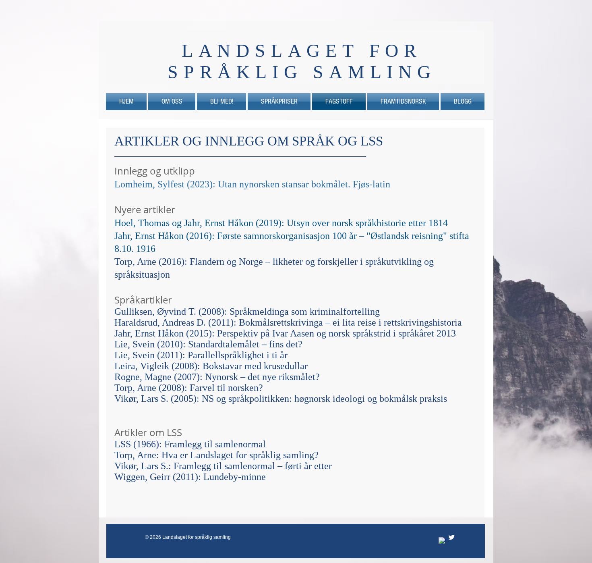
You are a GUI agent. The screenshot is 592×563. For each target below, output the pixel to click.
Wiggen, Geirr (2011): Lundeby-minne (190, 477)
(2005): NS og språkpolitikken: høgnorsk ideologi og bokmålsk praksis (309, 398)
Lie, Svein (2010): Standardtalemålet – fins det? (208, 344)
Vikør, (127, 398)
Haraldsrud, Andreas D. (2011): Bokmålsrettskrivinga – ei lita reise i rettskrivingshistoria (288, 322)
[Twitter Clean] (451, 537)
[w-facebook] (442, 540)
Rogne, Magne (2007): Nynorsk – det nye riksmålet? (217, 377)
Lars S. (156, 398)
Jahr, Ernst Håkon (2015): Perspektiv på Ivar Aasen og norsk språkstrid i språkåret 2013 (285, 333)
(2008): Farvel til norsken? (211, 387)
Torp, (125, 387)
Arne (148, 387)
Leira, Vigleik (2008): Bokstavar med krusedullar (211, 366)
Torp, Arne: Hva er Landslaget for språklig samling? (216, 455)
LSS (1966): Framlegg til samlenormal (190, 444)
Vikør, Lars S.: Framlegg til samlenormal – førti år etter (223, 466)
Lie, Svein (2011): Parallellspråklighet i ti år (201, 355)
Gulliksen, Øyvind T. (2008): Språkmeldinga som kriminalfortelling (247, 311)
